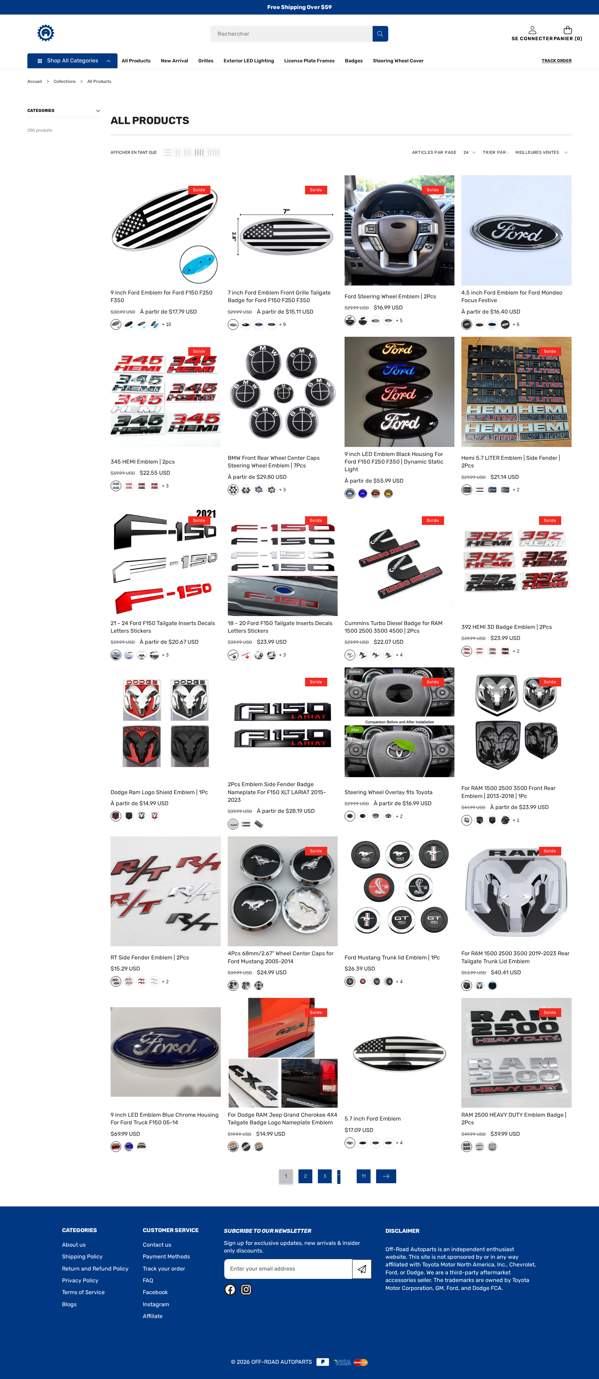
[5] (213, 152)
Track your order (164, 1268)
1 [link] (286, 1176)
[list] (168, 152)
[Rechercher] (380, 34)
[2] (177, 152)
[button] (568, 34)
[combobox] (299, 34)
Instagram (156, 1304)
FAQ (148, 1280)
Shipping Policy (82, 1256)
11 (364, 1176)
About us (74, 1244)
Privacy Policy (80, 1280)
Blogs (69, 1304)
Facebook (155, 1292)
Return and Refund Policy (95, 1268)
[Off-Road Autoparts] (45, 33)
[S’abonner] (362, 1269)
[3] (187, 152)
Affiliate (153, 1316)
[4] (199, 152)
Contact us (157, 1244)
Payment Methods (166, 1256)
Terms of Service (83, 1292)
